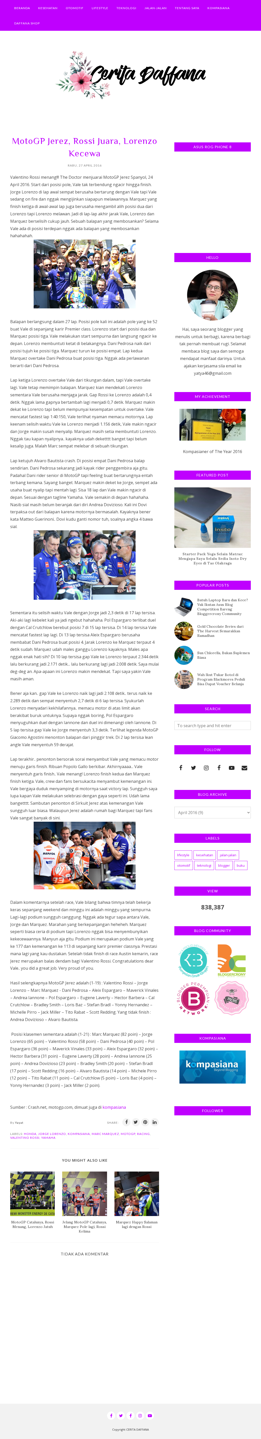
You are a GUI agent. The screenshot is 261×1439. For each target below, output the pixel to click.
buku (241, 865)
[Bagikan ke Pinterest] (145, 1122)
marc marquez (105, 1134)
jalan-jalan (228, 855)
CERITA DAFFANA (137, 1429)
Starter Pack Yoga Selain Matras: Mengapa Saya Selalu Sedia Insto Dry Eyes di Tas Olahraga (212, 558)
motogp (128, 1134)
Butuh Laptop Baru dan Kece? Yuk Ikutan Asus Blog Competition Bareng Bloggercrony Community (222, 607)
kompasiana (114, 1107)
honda (30, 1134)
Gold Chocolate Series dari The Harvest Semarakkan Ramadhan (220, 631)
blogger (224, 865)
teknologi (204, 865)
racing (143, 1134)
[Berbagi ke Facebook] (126, 1122)
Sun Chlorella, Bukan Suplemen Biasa (223, 655)
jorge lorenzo (52, 1134)
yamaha (48, 1138)
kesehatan (204, 855)
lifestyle (183, 855)
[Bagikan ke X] (136, 1122)
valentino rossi (25, 1138)
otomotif (183, 865)
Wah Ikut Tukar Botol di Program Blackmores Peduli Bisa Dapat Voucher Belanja (221, 679)
